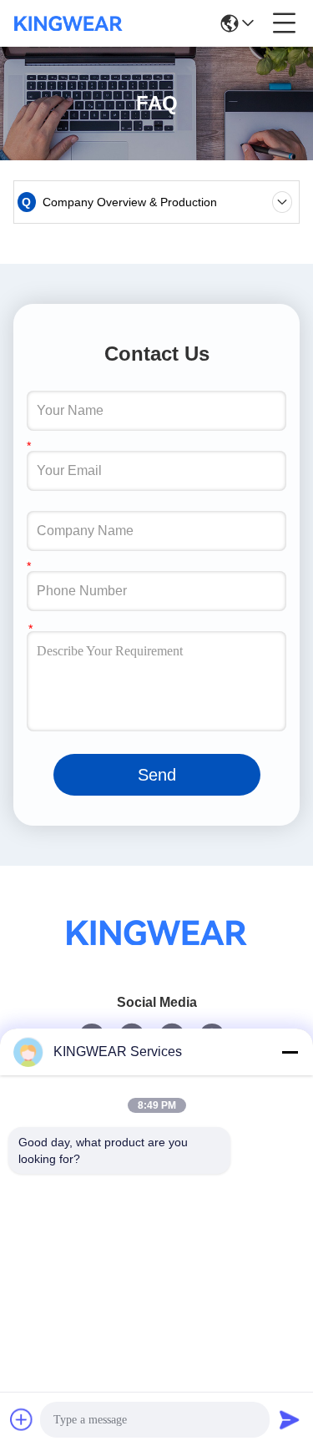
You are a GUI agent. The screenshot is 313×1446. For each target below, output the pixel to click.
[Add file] (21, 1419)
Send (157, 775)
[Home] (157, 953)
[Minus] (290, 1052)
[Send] (289, 1419)
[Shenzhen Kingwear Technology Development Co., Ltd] (68, 23)
